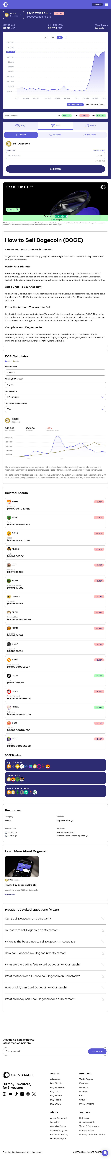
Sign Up (97, 4)
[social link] (4, 1094)
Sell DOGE (55, 169)
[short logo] (5, 4)
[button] (55, 919)
